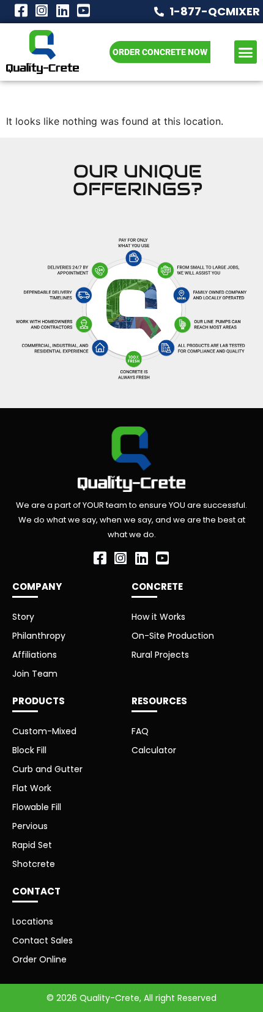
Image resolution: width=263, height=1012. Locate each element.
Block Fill (29, 750)
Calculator (154, 750)
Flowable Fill (36, 807)
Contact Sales (42, 940)
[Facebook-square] (20, 10)
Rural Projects (160, 655)
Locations (32, 921)
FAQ (140, 731)
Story (23, 617)
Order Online (39, 959)
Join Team (34, 674)
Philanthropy (38, 636)
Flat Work (31, 788)
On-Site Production (173, 636)
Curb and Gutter (47, 769)
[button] (245, 52)
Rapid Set (32, 845)
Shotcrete (33, 864)
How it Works (158, 617)
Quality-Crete (109, 998)
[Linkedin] (62, 10)
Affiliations (34, 655)
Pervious (30, 826)
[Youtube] (83, 10)
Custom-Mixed (44, 731)
